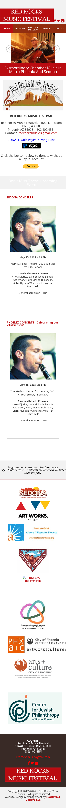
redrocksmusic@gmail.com (33, 757)
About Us (20, 28)
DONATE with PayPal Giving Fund (31, 140)
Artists (46, 28)
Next (56, 49)
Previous (10, 49)
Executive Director (33, 28)
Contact (59, 28)
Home (7, 28)
